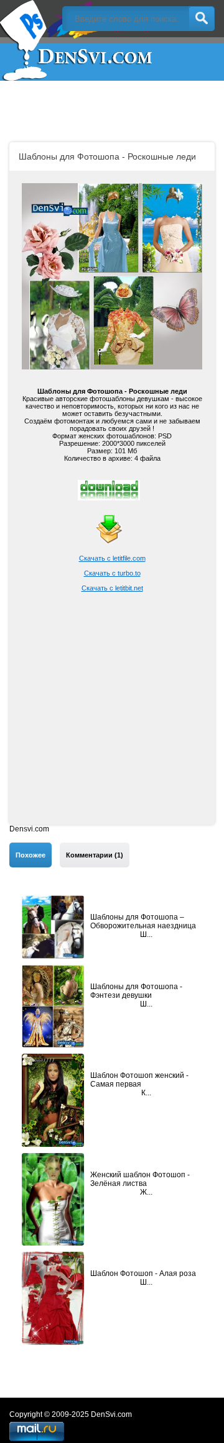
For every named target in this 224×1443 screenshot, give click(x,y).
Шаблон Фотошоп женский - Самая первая (139, 1079)
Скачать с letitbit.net (112, 588)
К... (146, 1092)
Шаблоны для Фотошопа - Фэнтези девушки (136, 991)
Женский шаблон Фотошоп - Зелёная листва (140, 1179)
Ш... (146, 934)
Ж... (146, 1192)
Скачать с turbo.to (112, 573)
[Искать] (202, 18)
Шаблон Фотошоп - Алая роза (143, 1273)
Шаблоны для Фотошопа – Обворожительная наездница (143, 921)
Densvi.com (29, 829)
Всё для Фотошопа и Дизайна (78, 40)
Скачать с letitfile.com (112, 558)
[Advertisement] (112, 713)
